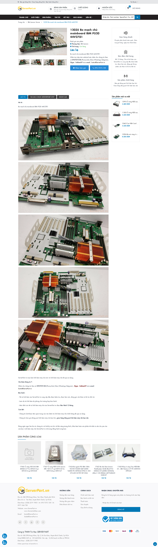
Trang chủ (23, 17)
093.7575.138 (100, 68)
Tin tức (57, 17)
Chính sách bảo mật (87, 495)
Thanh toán (84, 501)
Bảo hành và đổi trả (87, 498)
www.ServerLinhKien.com (32, 511)
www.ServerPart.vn (30, 508)
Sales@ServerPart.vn (31, 516)
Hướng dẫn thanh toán (67, 498)
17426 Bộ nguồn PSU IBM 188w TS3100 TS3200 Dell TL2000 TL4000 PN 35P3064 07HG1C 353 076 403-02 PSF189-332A (79, 469)
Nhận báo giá (80, 68)
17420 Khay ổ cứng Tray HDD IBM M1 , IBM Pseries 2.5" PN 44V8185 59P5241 (128, 468)
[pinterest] (37, 522)
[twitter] (20, 522)
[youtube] (31, 522)
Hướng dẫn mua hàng (67, 495)
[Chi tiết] (26, 477)
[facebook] (26, 522)
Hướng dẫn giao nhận (67, 501)
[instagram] (43, 522)
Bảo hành (77, 17)
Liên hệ (89, 17)
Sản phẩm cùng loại (29, 436)
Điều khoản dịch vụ (66, 504)
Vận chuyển (84, 504)
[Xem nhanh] (32, 477)
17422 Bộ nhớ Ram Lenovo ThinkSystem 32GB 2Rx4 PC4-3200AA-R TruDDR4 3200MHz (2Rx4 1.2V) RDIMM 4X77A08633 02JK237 (104, 470)
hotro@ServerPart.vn (98, 62)
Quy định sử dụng (86, 507)
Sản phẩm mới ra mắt (121, 96)
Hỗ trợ (66, 17)
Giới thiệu (35, 17)
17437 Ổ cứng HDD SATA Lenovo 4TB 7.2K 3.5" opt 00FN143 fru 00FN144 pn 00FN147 (54, 468)
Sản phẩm (46, 17)
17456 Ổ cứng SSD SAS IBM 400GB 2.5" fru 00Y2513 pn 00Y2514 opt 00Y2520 (29, 468)
